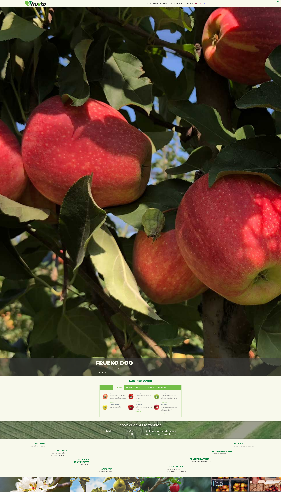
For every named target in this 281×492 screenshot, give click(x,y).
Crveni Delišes (140, 394)
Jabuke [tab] (118, 387)
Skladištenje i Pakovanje (177, 3)
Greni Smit (164, 394)
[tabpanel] (140, 403)
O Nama (148, 3)
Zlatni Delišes (114, 404)
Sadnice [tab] (162, 387)
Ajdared (164, 404)
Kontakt (189, 3)
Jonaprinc (139, 404)
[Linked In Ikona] (278, 1)
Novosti (155, 3)
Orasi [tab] (138, 387)
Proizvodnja (163, 3)
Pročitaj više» (113, 402)
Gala (111, 394)
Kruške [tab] (129, 387)
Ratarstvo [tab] (149, 387)
